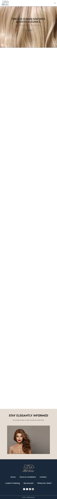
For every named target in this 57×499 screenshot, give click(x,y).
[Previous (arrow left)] (2, 249)
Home (13, 477)
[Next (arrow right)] (55, 249)
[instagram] (30, 489)
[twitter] (27, 489)
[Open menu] (54, 3)
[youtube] (33, 489)
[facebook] (24, 489)
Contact (43, 477)
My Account (28, 483)
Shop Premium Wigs (28, 30)
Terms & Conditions (27, 477)
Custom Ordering (12, 483)
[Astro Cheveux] (5, 3)
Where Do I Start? (44, 483)
